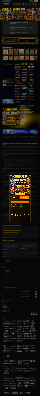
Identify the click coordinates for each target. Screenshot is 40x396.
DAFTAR (24, 197)
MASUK (15, 197)
